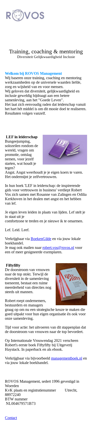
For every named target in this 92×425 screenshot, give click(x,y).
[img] (25, 15)
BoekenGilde (41, 239)
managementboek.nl (66, 358)
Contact (11, 418)
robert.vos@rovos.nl (58, 247)
